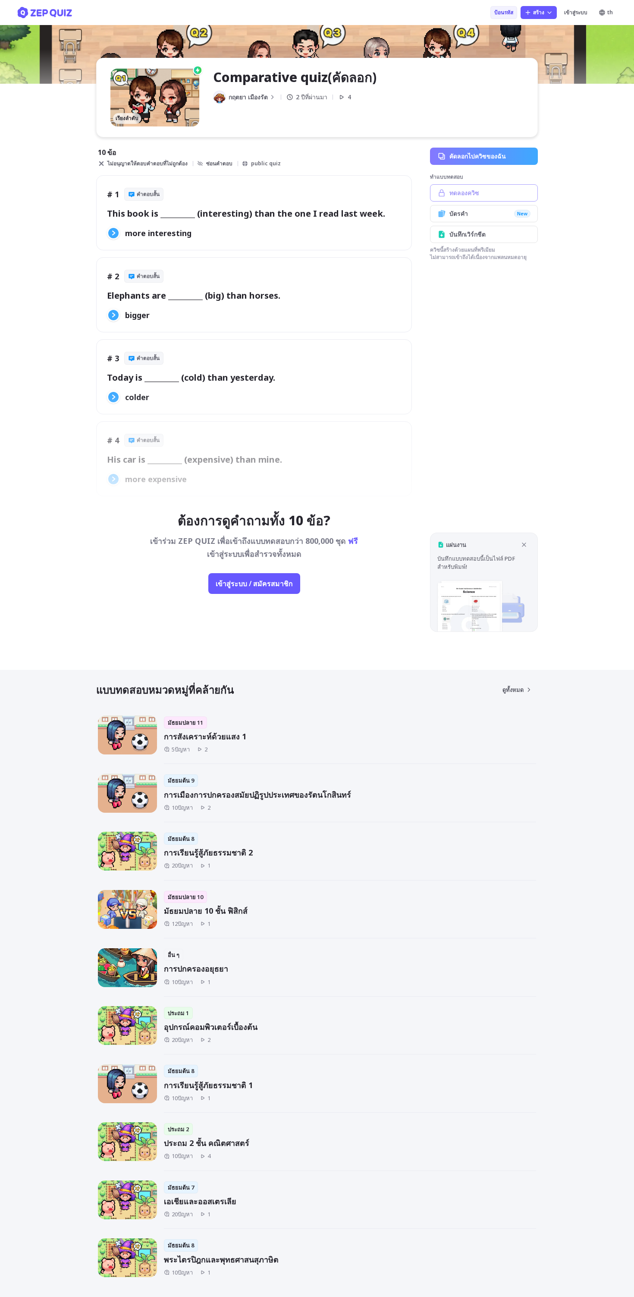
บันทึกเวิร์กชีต (467, 234)
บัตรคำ (488, 213)
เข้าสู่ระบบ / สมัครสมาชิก (254, 583)
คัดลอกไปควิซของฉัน (477, 156)
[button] (484, 582)
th (610, 12)
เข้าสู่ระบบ (575, 12)
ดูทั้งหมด (513, 690)
